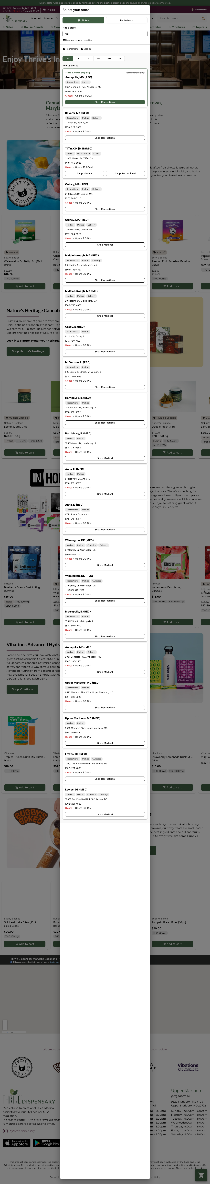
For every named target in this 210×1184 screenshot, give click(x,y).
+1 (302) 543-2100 (74, 590)
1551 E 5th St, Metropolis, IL (79, 621)
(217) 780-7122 (72, 340)
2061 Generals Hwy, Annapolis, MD (83, 87)
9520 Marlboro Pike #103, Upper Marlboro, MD (89, 692)
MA (98, 58)
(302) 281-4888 (73, 768)
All (67, 58)
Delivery (128, 20)
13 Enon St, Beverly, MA (77, 122)
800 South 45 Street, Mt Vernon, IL (83, 372)
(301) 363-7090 (73, 697)
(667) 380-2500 (73, 91)
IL (88, 58)
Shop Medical (85, 173)
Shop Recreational (105, 102)
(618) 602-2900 (73, 625)
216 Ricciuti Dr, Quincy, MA (79, 194)
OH (119, 58)
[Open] (145, 34)
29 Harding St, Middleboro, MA (81, 265)
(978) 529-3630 (73, 127)
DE (78, 58)
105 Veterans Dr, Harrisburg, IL (80, 407)
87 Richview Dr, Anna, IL (77, 478)
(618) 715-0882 (73, 412)
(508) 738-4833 (73, 269)
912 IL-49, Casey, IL (75, 336)
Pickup (85, 20)
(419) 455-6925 (73, 162)
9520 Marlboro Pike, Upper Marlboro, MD (86, 728)
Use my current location (78, 40)
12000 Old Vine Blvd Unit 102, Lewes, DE (86, 763)
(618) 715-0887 (73, 483)
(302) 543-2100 (73, 554)
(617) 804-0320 (73, 198)
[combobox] (102, 34)
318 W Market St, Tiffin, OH (79, 158)
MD (109, 58)
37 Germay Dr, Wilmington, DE (80, 550)
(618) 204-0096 (73, 376)
